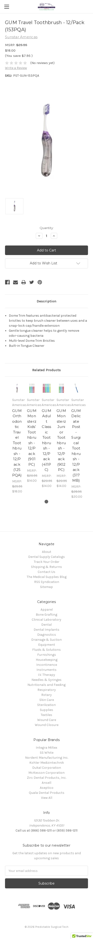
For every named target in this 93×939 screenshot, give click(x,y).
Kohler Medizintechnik (46, 763)
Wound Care (46, 720)
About (46, 552)
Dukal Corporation (46, 768)
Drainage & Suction (46, 640)
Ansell (46, 783)
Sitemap (46, 587)
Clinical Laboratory (46, 620)
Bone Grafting (46, 615)
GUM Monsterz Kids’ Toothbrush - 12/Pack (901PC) (31, 437)
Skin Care (46, 700)
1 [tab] (46, 501)
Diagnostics (46, 635)
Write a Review (16, 68)
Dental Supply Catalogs (46, 557)
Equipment (46, 645)
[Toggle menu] (6, 6)
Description (46, 301)
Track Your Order (46, 562)
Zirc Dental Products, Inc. (46, 778)
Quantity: (47, 228)
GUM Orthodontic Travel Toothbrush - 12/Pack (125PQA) (17, 442)
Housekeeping (46, 660)
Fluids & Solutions (46, 650)
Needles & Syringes (46, 680)
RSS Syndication (46, 582)
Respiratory (46, 690)
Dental (46, 625)
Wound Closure (46, 725)
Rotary (46, 695)
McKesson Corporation (46, 773)
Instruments (46, 670)
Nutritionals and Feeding (46, 685)
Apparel (47, 610)
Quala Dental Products (46, 793)
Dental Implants (46, 630)
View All (46, 798)
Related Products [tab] (46, 370)
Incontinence (46, 665)
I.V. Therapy (46, 675)
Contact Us (46, 572)
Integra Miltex (46, 748)
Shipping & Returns (46, 567)
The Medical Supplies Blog (47, 577)
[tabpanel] (17, 438)
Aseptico (46, 788)
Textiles (46, 715)
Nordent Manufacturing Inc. (46, 758)
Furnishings (46, 655)
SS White (46, 753)
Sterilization (46, 705)
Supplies (46, 710)
